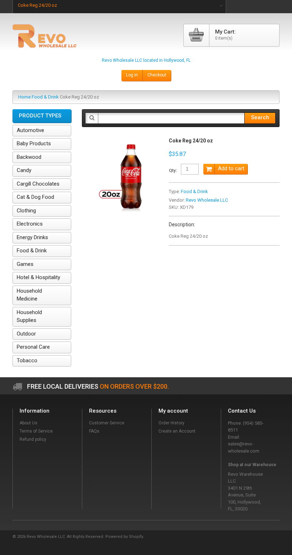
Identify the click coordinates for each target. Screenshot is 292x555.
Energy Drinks (32, 237)
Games (25, 264)
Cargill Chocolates (38, 184)
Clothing (26, 210)
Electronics (30, 224)
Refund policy (33, 439)
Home (24, 97)
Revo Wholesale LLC (207, 200)
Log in (132, 74)
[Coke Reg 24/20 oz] (120, 141)
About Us (28, 422)
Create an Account (176, 431)
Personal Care (33, 347)
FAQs (94, 431)
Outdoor (26, 334)
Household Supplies (29, 316)
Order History (171, 422)
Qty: (173, 170)
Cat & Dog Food (35, 197)
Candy (24, 170)
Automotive (30, 130)
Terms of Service (36, 431)
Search (260, 117)
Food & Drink (45, 97)
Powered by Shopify (124, 536)
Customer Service (106, 422)
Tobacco (27, 360)
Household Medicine (29, 295)
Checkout (156, 74)
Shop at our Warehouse (252, 464)
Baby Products (34, 143)
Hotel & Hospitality (38, 277)
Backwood (29, 157)
